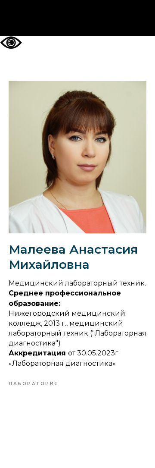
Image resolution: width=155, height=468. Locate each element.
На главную (77, 18)
